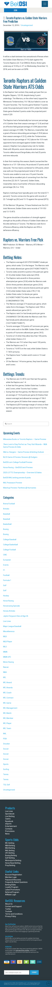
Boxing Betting (11, 855)
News (7, 834)
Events (6, 565)
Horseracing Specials (11, 606)
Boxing (6, 529)
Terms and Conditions (14, 914)
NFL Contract (8, 698)
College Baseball (9, 539)
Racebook (9, 821)
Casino (8, 819)
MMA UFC (7, 657)
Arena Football (9, 504)
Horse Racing (8, 601)
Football (6, 575)
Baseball (6, 514)
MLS (5, 647)
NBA (5, 672)
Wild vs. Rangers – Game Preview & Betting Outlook (23, 452)
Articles (6, 509)
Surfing (6, 769)
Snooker (6, 744)
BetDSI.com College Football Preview (17, 462)
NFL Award (7, 682)
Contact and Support (13, 906)
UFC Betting (10, 853)
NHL (4, 734)
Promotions (10, 831)
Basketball (7, 524)
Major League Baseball (12, 626)
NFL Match (7, 713)
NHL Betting (10, 850)
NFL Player (7, 723)
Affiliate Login (10, 895)
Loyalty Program (11, 887)
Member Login (11, 877)
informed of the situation (22, 950)
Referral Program (12, 892)
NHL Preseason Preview (12, 483)
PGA (5, 739)
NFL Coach (7, 693)
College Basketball (10, 545)
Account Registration (13, 875)
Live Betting (10, 816)
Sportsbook (9, 814)
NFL (4, 677)
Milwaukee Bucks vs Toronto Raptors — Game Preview (24, 439)
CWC (5, 555)
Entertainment (11, 826)
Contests (8, 829)
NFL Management (10, 708)
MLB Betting (10, 848)
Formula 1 (7, 580)
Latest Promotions (12, 890)
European (7, 560)
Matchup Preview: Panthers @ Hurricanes (19, 488)
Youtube (8, 911)
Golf (4, 585)
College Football (9, 550)
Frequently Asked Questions (16, 882)
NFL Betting (9, 843)
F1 (4, 570)
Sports (5, 764)
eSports (8, 824)
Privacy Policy (10, 916)
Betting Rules (10, 885)
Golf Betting (10, 858)
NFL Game (7, 703)
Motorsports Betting (13, 860)
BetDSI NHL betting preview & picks (17, 478)
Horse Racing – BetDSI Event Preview (18, 467)
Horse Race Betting (12, 863)
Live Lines (7, 621)
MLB (5, 636)
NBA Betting (10, 846)
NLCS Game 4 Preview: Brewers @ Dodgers (20, 457)
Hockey (6, 596)
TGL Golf (6, 785)
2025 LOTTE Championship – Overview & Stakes (22, 473)
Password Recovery (13, 880)
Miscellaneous (9, 631)
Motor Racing (8, 662)
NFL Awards (8, 688)
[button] (45, 4)
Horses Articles (9, 611)
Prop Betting (10, 865)
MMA (5, 652)
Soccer (6, 749)
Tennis (5, 774)
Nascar (6, 667)
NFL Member (8, 718)
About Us (8, 904)
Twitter (8, 909)
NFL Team (7, 728)
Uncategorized (27, 25)
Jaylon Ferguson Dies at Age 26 (15, 616)
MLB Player (7, 642)
